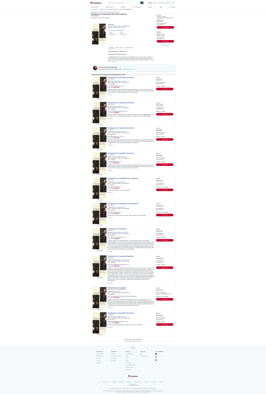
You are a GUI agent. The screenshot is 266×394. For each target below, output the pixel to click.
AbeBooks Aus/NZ (137, 381)
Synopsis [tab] (111, 47)
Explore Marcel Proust (128, 69)
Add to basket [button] (165, 27)
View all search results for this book (133, 341)
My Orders (98, 360)
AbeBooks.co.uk (106, 381)
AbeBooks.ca (146, 381)
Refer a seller (113, 360)
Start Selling (172, 7)
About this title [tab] (119, 47)
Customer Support (143, 356)
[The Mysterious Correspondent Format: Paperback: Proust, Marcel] (99, 223)
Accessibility (128, 369)
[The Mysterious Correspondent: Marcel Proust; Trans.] (99, 307)
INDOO (112, 186)
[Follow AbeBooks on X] (156, 357)
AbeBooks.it (129, 381)
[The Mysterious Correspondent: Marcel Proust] (99, 248)
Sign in (155, 2)
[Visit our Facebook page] (156, 354)
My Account (161, 2)
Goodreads (107, 17)
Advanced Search (94, 7)
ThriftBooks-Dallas (115, 111)
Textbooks (150, 7)
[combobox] (123, 3)
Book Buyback (114, 358)
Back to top (133, 347)
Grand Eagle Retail (115, 264)
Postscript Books (115, 296)
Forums (127, 360)
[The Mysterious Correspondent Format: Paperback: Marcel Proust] (99, 198)
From (112, 33)
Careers (127, 358)
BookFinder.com (133, 385)
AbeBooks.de (114, 381)
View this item (159, 19)
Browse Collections (109, 7)
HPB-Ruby (113, 161)
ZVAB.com (161, 381)
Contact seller (110, 94)
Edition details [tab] (129, 47)
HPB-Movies (113, 136)
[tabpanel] (131, 55)
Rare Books (123, 7)
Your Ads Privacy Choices (130, 364)
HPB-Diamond (114, 85)
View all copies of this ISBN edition (116, 30)
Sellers (161, 7)
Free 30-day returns (165, 45)
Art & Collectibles (137, 7)
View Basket (98, 362)
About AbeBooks (129, 353)
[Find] (141, 3)
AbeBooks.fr (121, 381)
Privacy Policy (128, 362)
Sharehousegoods (115, 321)
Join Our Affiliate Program (116, 356)
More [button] (116, 61)
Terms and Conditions (152, 388)
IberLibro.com (154, 381)
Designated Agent (129, 367)
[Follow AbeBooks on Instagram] (156, 360)
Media (127, 356)
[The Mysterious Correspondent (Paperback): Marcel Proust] (99, 276)
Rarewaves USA (114, 237)
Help (173, 2)
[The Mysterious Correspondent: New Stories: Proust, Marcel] (99, 97)
